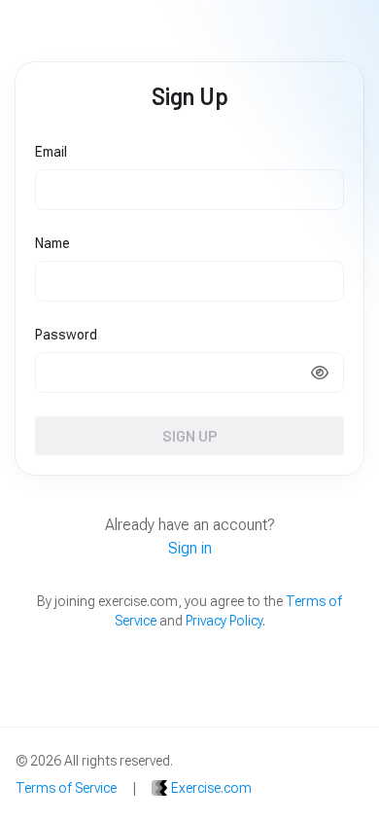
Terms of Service (66, 788)
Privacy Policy (224, 620)
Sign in (190, 548)
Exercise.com (211, 788)
